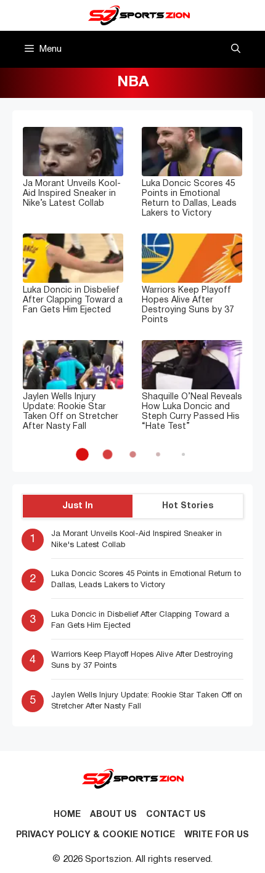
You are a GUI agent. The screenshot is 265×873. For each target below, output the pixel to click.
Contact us (176, 815)
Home (67, 815)
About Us (113, 815)
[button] (236, 49)
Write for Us (216, 835)
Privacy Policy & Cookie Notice (95, 835)
